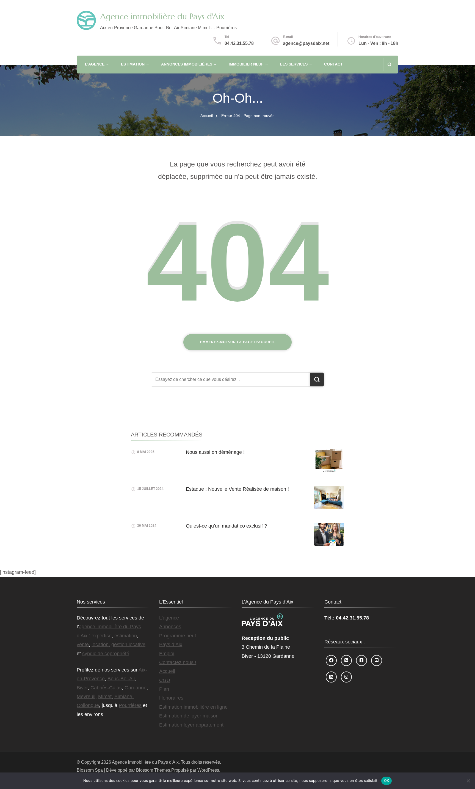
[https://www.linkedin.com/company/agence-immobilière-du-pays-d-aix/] (331, 676)
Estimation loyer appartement (191, 725)
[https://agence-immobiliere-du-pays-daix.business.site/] (346, 660)
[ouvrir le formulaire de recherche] (389, 64)
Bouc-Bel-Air (121, 678)
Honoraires (171, 698)
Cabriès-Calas (106, 687)
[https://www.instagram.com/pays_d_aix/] (346, 676)
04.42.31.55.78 (239, 43)
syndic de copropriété (105, 653)
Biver (82, 687)
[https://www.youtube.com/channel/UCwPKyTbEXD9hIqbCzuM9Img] (376, 660)
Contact (333, 64)
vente (83, 644)
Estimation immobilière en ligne (193, 707)
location (100, 644)
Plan (164, 689)
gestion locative (128, 644)
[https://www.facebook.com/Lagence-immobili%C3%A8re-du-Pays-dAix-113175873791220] (331, 660)
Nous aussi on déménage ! (215, 452)
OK (386, 780)
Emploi (166, 653)
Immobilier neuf (246, 64)
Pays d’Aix (170, 644)
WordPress (208, 770)
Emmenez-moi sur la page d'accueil (237, 342)
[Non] (468, 780)
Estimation (133, 64)
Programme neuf (177, 635)
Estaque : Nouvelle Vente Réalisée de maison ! (237, 489)
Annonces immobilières (186, 64)
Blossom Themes (153, 770)
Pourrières (130, 705)
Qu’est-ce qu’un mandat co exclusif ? (226, 526)
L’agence (94, 64)
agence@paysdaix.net (306, 43)
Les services (294, 64)
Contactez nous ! (177, 662)
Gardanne (136, 687)
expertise (102, 635)
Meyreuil (86, 696)
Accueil (167, 671)
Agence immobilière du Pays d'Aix (162, 16)
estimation (125, 635)
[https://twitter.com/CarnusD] (361, 660)
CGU (164, 680)
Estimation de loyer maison (189, 716)
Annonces (170, 626)
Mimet (105, 696)
